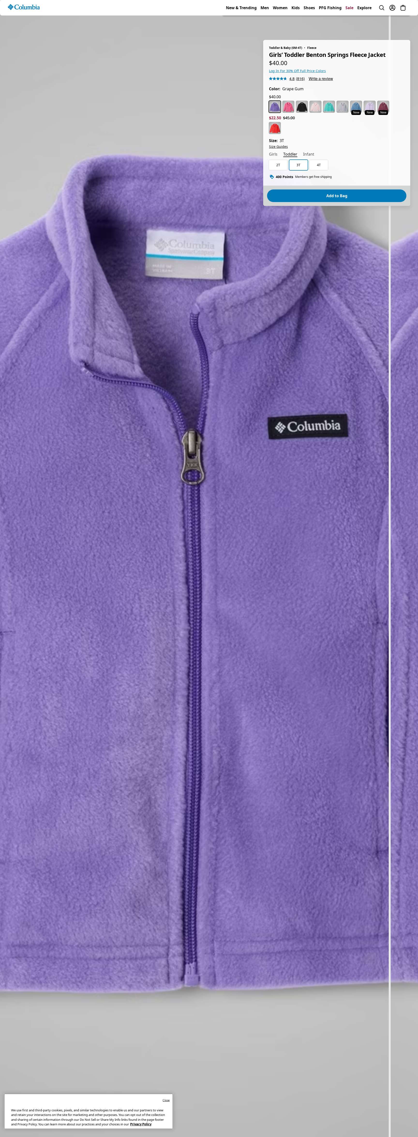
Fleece (311, 48)
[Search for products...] (381, 25)
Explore (364, 25)
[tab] (273, 154)
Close (166, 1100)
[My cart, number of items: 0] (403, 25)
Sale (349, 25)
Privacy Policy (140, 1124)
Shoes (309, 25)
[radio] (275, 107)
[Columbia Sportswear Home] (24, 24)
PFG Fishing (330, 25)
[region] (209, 573)
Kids (295, 25)
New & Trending (241, 25)
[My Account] (392, 25)
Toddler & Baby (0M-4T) (285, 48)
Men (265, 25)
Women (280, 25)
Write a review (321, 78)
